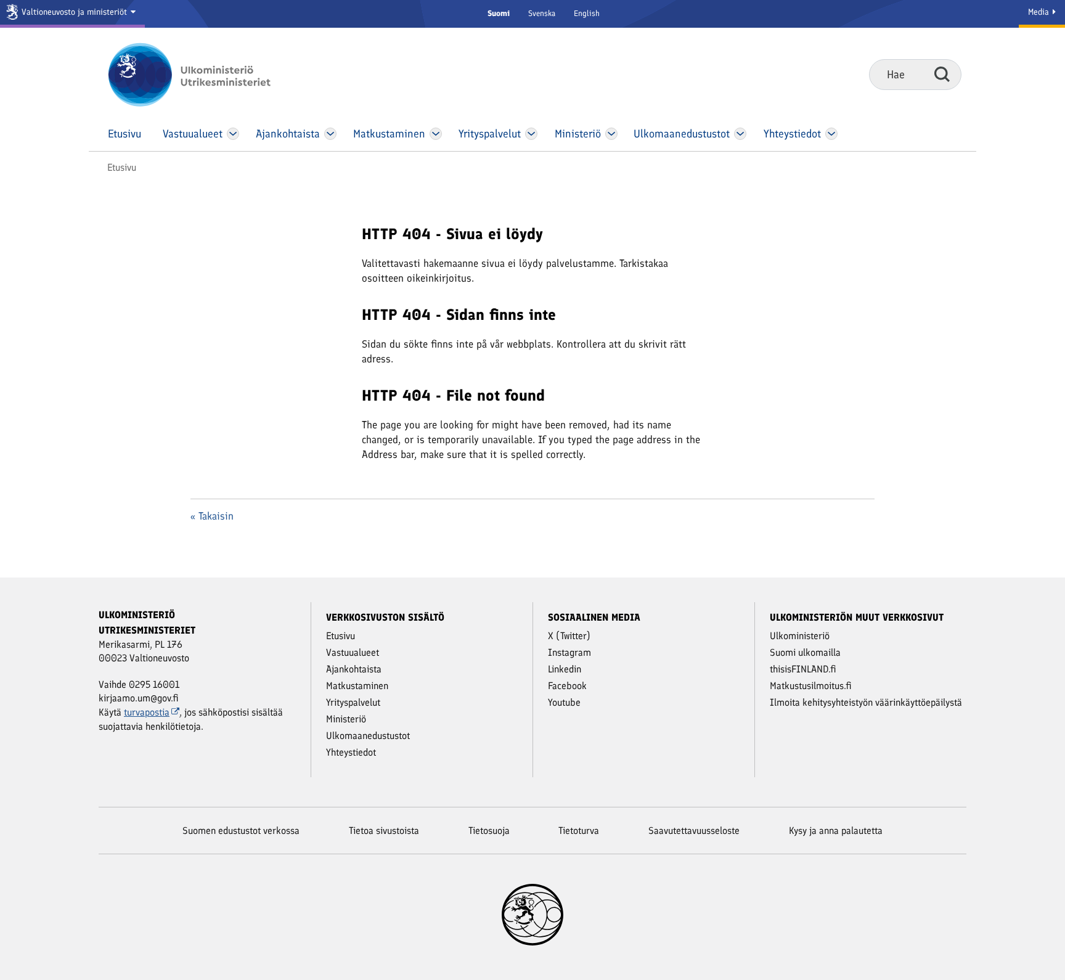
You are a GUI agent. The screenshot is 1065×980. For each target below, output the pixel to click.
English (587, 13)
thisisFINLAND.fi (803, 669)
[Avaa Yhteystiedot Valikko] (831, 133)
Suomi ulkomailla (805, 652)
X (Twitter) (569, 636)
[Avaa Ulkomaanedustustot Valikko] (740, 133)
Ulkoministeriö (800, 636)
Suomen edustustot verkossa (241, 830)
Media (1039, 12)
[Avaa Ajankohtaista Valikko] (331, 133)
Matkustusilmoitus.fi (811, 686)
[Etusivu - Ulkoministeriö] (207, 74)
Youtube (564, 702)
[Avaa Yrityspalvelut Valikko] (531, 133)
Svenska (541, 13)
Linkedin (564, 669)
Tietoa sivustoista (384, 830)
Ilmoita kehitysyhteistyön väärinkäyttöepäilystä (866, 702)
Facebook (567, 686)
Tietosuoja (489, 830)
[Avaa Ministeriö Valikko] (611, 133)
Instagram (569, 652)
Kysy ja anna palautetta (836, 830)
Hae (942, 74)
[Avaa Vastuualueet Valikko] (233, 133)
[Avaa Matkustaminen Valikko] (435, 133)
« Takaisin (212, 516)
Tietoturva (578, 830)
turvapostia (146, 712)
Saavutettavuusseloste (694, 830)
